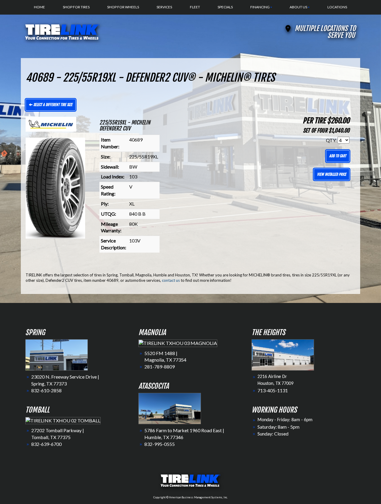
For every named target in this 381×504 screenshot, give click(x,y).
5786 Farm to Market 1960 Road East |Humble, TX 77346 (184, 433)
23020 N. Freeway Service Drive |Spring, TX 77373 (65, 380)
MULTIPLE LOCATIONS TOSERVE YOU (325, 32)
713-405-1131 (272, 390)
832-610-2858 (46, 390)
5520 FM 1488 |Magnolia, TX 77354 (165, 356)
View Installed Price (331, 174)
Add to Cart (337, 156)
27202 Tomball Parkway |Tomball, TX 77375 (57, 433)
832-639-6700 (46, 444)
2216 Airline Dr (272, 376)
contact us (171, 280)
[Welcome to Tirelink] (62, 31)
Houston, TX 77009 (275, 383)
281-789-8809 (159, 366)
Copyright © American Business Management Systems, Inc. (190, 497)
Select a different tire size (52, 104)
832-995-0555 (159, 444)
